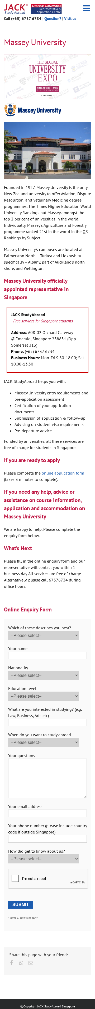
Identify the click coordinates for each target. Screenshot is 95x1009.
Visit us (70, 18)
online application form (63, 473)
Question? (52, 18)
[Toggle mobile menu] (87, 8)
